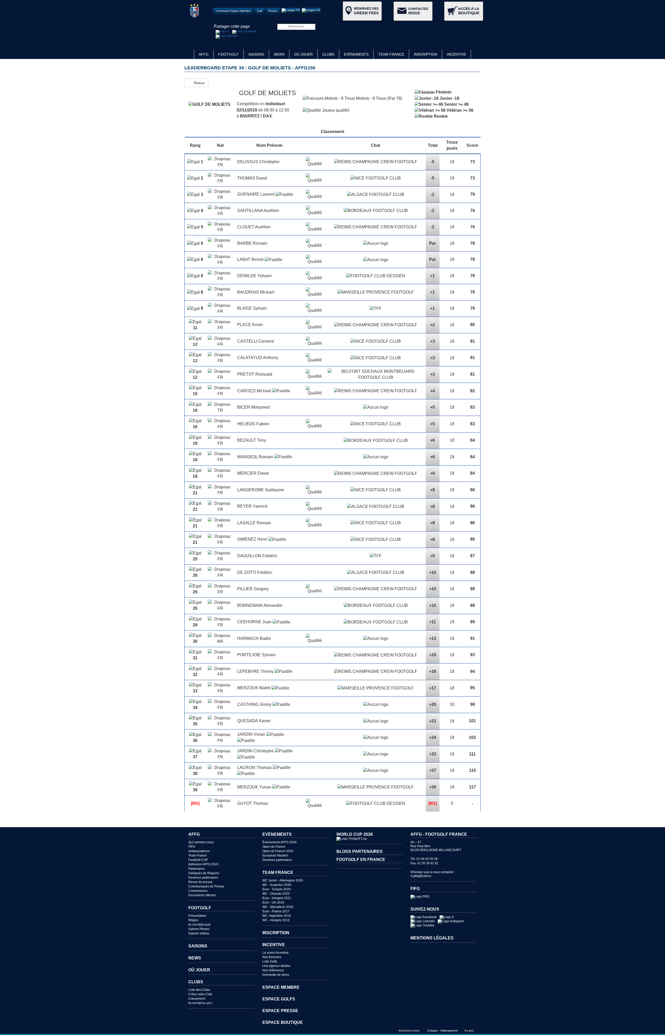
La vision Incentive (275, 952)
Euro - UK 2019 (273, 902)
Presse (272, 10)
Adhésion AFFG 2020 (203, 864)
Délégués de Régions (203, 873)
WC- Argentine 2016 (276, 916)
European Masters (275, 855)
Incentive (456, 54)
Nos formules (271, 957)
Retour (198, 83)
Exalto (469, 1030)
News (279, 54)
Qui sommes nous (201, 842)
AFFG (204, 54)
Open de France (273, 846)
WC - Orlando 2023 (276, 893)
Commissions (198, 891)
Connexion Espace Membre (233, 10)
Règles (193, 920)
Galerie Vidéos (198, 933)
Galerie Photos (198, 929)
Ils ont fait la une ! (200, 1003)
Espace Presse (280, 1011)
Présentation (197, 916)
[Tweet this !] (222, 32)
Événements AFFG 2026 (279, 842)
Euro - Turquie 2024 (276, 889)
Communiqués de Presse (206, 886)
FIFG (191, 846)
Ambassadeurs (199, 851)
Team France (391, 54)
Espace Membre (281, 987)
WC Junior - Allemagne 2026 (282, 880)
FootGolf (228, 54)
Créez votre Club (200, 994)
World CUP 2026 (354, 834)
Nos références (273, 970)
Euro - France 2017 (276, 911)
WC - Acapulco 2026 (276, 885)
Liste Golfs (269, 961)
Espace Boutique (282, 1022)
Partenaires (196, 869)
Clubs (328, 54)
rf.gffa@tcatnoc (420, 876)
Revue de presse (200, 882)
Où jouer (303, 54)
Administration (409, 1030)
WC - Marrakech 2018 (277, 907)
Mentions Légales (432, 938)
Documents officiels (202, 895)
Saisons (256, 54)
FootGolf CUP (198, 860)
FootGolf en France (360, 859)
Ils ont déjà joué (199, 924)
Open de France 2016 (277, 851)
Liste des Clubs (199, 990)
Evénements (356, 54)
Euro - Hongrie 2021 (276, 898)
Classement (196, 998)
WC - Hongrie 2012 (276, 920)
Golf (259, 10)
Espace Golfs (278, 999)
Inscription (425, 54)
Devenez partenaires (203, 877)
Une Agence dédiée (276, 966)
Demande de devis (275, 975)
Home (189, 54)
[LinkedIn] (226, 36)
